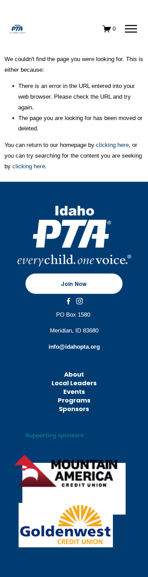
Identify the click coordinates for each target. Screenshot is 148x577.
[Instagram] (79, 301)
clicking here (112, 145)
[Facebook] (68, 301)
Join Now (74, 284)
